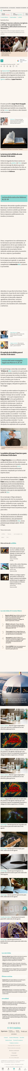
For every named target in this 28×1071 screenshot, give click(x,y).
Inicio (14, 1069)
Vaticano (9, 534)
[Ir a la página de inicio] (2, 11)
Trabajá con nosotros (14, 1043)
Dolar (8, 1069)
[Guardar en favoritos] (2, 60)
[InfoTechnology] (14, 1034)
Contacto (6, 1037)
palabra (13, 163)
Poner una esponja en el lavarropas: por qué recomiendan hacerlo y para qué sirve (16, 647)
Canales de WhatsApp (13, 1037)
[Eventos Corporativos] (12, 1031)
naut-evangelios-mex (18, 534)
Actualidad (12, 7)
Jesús (19, 466)
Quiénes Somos (8, 1040)
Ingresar (25, 1069)
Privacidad (14, 1052)
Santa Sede (5, 71)
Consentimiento (14, 1055)
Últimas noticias (4, 7)
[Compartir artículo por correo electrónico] (13, 66)
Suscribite (22, 1037)
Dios (19, 163)
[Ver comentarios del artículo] (16, 66)
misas (6, 110)
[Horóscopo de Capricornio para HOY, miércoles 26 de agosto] (14, 885)
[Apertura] (4, 1031)
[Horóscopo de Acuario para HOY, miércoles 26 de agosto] (14, 908)
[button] (25, 908)
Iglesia (3, 79)
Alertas (19, 1069)
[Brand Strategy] (18, 1031)
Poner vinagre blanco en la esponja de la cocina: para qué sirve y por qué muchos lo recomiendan (16, 633)
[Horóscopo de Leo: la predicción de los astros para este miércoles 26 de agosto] (14, 815)
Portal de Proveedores (18, 1040)
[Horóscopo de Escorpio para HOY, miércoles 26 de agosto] (14, 839)
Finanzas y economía (21, 7)
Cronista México (4, 17)
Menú (3, 1069)
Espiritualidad (13, 17)
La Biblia (20, 17)
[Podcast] (24, 1031)
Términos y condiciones (14, 1050)
